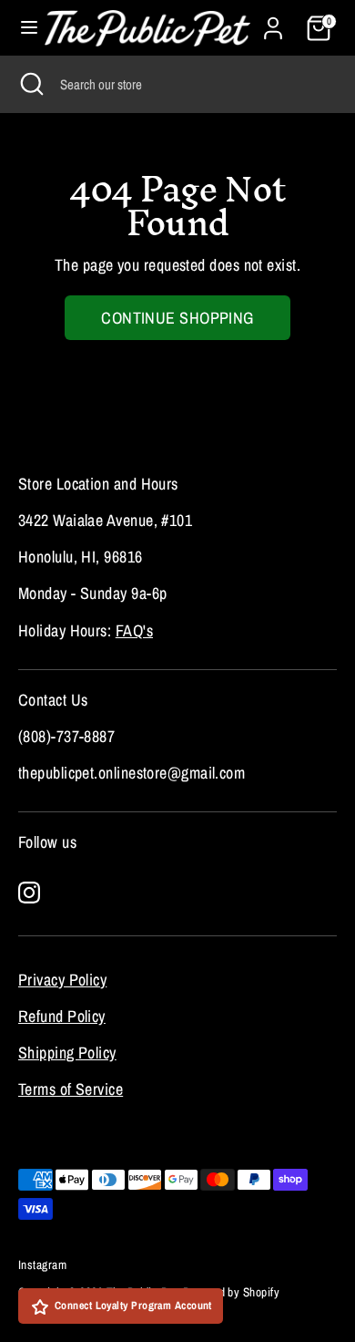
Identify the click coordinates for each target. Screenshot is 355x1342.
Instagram (42, 1264)
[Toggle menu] (23, 27)
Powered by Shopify (231, 1292)
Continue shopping (177, 317)
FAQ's (134, 630)
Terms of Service (70, 1089)
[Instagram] (29, 892)
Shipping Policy (67, 1052)
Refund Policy (62, 1016)
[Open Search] (30, 84)
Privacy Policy (62, 979)
